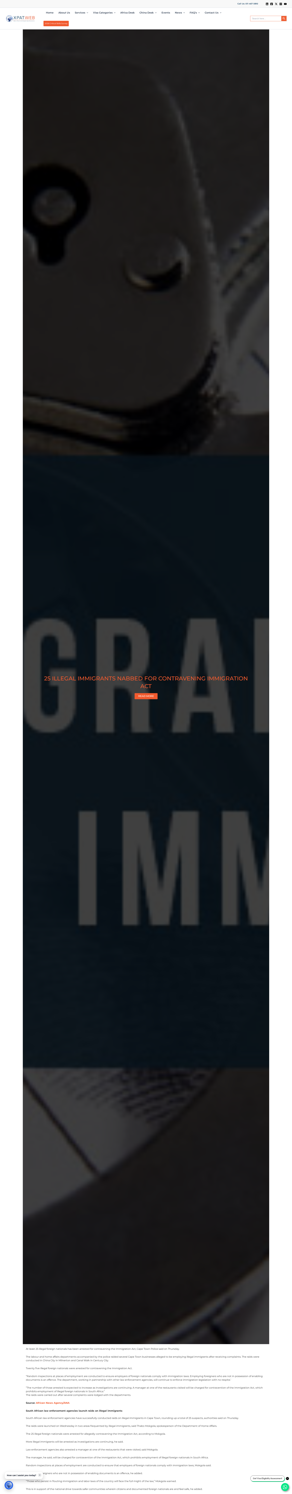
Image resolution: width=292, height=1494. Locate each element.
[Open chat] (9, 1485)
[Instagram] (280, 4)
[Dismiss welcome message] (40, 1475)
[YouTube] (285, 4)
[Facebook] (271, 4)
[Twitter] (276, 4)
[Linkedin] (267, 4)
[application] (86, 13)
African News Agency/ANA (53, 1402)
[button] (248, 3)
